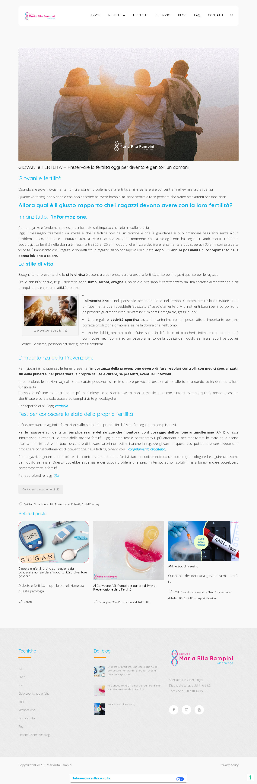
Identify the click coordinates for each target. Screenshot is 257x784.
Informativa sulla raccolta (91, 778)
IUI (20, 669)
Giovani (37, 504)
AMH (176, 592)
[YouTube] (199, 710)
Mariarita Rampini (59, 765)
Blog (182, 15)
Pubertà (75, 504)
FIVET (21, 677)
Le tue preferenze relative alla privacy (145, 779)
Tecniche (140, 15)
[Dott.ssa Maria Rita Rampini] (40, 16)
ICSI (20, 685)
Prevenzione (62, 504)
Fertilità (28, 504)
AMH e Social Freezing (183, 566)
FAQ (197, 15)
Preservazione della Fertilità (133, 602)
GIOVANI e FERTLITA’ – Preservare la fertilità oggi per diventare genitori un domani (103, 167)
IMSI (21, 702)
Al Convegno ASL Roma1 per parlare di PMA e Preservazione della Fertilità (124, 587)
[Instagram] (186, 710)
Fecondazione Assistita (193, 592)
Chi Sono (163, 15)
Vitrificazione (210, 598)
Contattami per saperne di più (40, 489)
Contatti (215, 15)
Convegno (104, 602)
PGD (21, 726)
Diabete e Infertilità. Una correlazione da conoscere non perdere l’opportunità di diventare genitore (52, 572)
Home (95, 15)
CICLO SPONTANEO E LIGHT (33, 693)
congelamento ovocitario (146, 449)
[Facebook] (173, 710)
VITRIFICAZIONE (26, 710)
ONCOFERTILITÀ (26, 718)
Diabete (28, 601)
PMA (114, 602)
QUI (56, 475)
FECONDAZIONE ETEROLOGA (34, 735)
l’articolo (61, 406)
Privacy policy (229, 765)
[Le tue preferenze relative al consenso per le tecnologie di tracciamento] (250, 777)
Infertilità (116, 15)
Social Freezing (90, 504)
